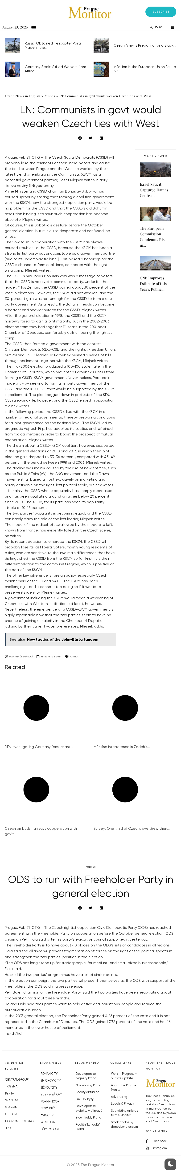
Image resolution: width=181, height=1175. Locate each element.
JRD (8, 1128)
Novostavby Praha (88, 1085)
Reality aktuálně (87, 1092)
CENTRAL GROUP (17, 1079)
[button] (160, 12)
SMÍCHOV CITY (51, 1080)
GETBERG (11, 1114)
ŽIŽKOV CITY (49, 1087)
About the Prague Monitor (123, 1088)
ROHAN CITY (49, 1073)
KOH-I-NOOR (50, 1101)
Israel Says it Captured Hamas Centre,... (154, 190)
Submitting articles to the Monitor (124, 1113)
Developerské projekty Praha (86, 1076)
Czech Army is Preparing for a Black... (145, 45)
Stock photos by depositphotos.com (124, 1125)
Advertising (119, 1097)
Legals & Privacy (122, 1103)
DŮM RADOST (50, 1129)
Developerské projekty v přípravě (89, 1108)
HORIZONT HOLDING (19, 1121)
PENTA (9, 1093)
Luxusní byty (85, 1099)
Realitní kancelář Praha (88, 1127)
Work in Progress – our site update (124, 1076)
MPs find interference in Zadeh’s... (122, 747)
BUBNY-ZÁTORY (51, 1094)
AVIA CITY (47, 1115)
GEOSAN (11, 1107)
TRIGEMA (11, 1086)
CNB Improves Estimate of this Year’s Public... (153, 283)
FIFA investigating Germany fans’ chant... (39, 747)
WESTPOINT (49, 1122)
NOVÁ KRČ (48, 1108)
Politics (74, 656)
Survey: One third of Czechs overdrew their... (132, 828)
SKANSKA (11, 1100)
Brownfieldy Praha (88, 1117)
